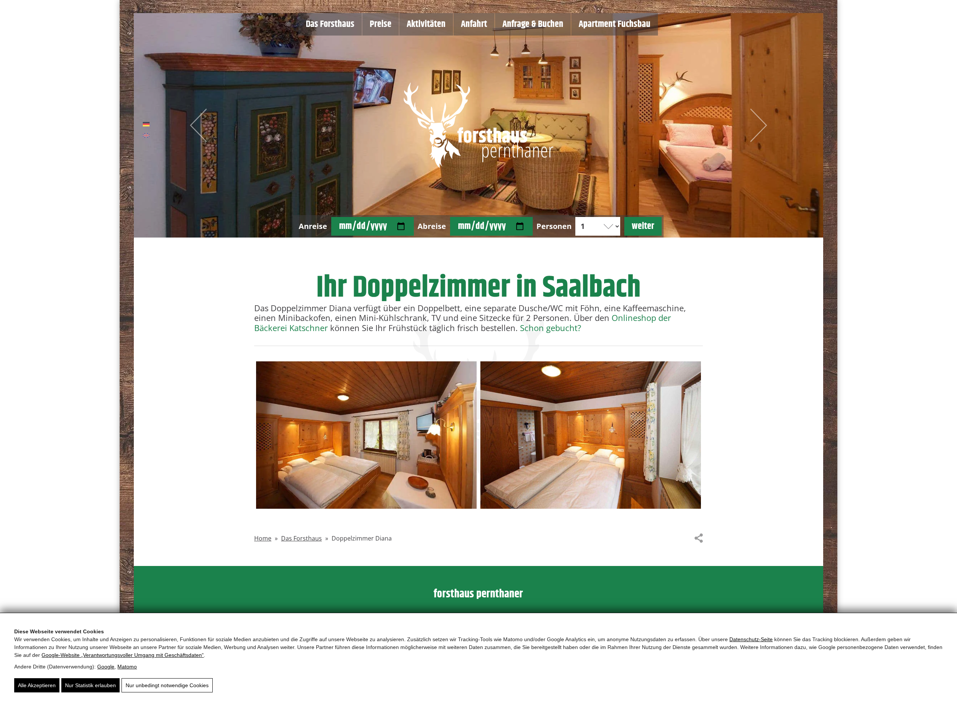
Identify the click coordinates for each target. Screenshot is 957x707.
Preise (380, 24)
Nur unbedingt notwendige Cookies (167, 685)
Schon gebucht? (550, 327)
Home (262, 538)
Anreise (313, 226)
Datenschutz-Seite (751, 639)
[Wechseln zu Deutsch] (146, 124)
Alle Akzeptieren (37, 685)
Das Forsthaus (330, 24)
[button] (366, 434)
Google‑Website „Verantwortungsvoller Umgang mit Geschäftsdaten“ (122, 655)
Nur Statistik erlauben (90, 685)
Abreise (432, 226)
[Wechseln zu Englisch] (146, 135)
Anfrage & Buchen (532, 24)
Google (105, 667)
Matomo (127, 667)
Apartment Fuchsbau (614, 24)
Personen (554, 226)
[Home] (478, 125)
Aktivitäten (426, 24)
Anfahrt (474, 24)
